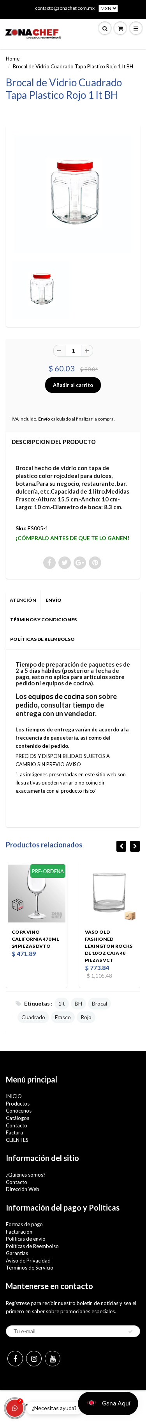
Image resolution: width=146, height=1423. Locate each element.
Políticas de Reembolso (32, 1246)
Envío (44, 419)
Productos (18, 1103)
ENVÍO (54, 600)
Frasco (63, 1017)
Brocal (99, 1003)
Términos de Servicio (29, 1267)
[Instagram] (34, 1358)
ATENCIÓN (23, 600)
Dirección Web (22, 1189)
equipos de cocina (56, 696)
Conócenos (19, 1110)
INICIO (14, 1096)
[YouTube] (52, 1358)
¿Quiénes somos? (26, 1175)
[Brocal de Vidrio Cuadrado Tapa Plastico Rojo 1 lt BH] (73, 193)
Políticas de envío (26, 1239)
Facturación (19, 1232)
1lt (61, 1003)
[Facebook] (15, 1358)
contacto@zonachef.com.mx (65, 8)
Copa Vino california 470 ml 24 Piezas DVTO (35, 939)
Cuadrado (33, 1017)
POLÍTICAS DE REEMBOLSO (42, 639)
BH (78, 1003)
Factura (14, 1132)
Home (12, 58)
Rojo (86, 1017)
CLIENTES (17, 1140)
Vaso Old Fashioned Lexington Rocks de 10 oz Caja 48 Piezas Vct (108, 946)
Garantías (17, 1253)
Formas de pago (24, 1224)
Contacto (16, 1125)
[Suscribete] (130, 1331)
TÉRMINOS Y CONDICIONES (43, 619)
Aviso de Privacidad (28, 1260)
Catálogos (17, 1118)
